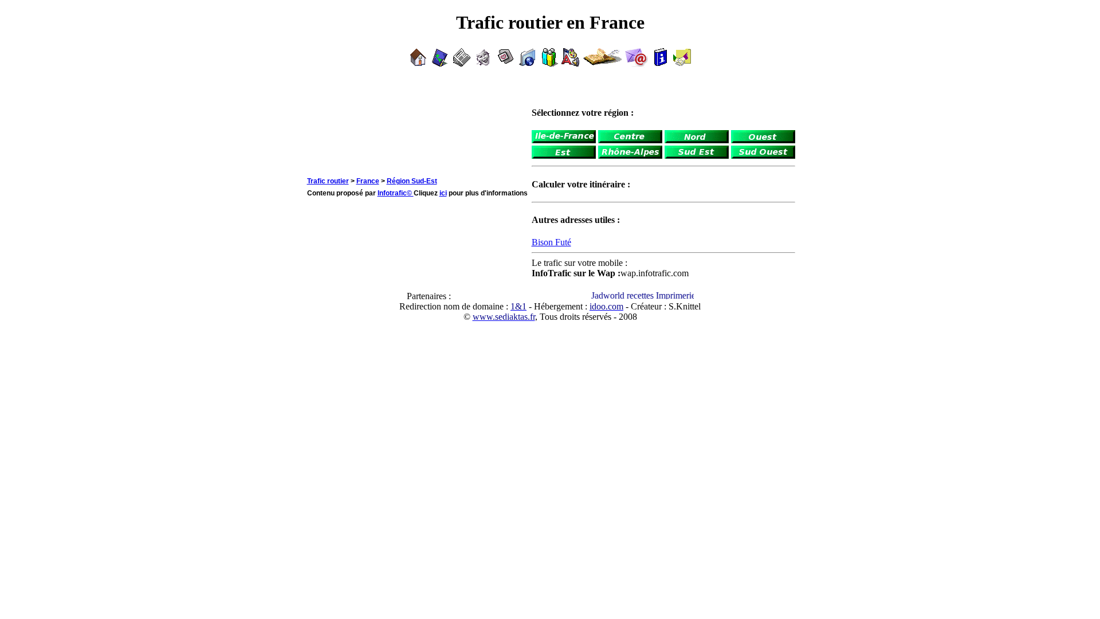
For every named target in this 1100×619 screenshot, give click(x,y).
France (367, 181)
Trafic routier (328, 181)
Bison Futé (551, 242)
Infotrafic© (396, 193)
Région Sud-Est (412, 181)
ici (443, 193)
